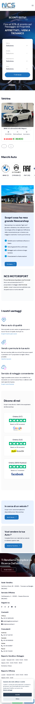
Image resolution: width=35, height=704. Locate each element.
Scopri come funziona (7, 384)
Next (10, 146)
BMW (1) (6, 175)
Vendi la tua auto (6, 359)
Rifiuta (17, 699)
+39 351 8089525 (8, 640)
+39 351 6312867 (8, 646)
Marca (8, 43)
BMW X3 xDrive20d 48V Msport (15, 128)
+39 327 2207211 (7, 635)
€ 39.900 (18, 139)
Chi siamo (10, 264)
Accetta (17, 694)
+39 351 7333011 (7, 651)
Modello (8, 51)
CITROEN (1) (16, 175)
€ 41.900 (8, 139)
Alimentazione (10, 58)
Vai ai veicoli (11, 517)
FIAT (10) (27, 175)
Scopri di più (8, 569)
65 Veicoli (18, 75)
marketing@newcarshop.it (10, 621)
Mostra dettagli (7, 690)
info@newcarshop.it (9, 624)
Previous (4, 146)
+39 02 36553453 (8, 618)
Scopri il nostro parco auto (9, 334)
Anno (7, 66)
